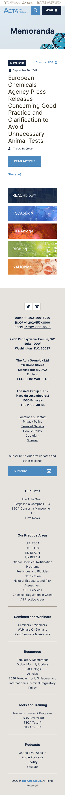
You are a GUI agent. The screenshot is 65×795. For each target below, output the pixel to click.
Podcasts (32, 745)
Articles (32, 673)
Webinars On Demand (32, 629)
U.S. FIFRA (33, 548)
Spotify (33, 762)
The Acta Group (32, 499)
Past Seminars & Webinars (32, 634)
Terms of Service (32, 426)
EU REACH (32, 553)
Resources (32, 652)
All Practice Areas (32, 599)
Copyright (32, 435)
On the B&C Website (32, 753)
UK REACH (32, 557)
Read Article (24, 161)
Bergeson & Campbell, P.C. (32, 504)
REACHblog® (33, 669)
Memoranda (17, 62)
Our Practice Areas (32, 535)
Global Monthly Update (32, 664)
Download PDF (44, 62)
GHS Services (32, 590)
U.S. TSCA (33, 543)
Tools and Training (32, 705)
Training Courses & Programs (32, 713)
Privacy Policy (32, 421)
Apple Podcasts (32, 757)
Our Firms (32, 491)
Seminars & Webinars (32, 625)
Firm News (32, 518)
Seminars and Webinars (32, 617)
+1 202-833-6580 (37, 327)
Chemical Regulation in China (33, 594)
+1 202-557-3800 (37, 322)
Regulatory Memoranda (33, 660)
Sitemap (32, 440)
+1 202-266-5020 (37, 318)
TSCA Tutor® (33, 722)
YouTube (32, 767)
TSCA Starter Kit (32, 718)
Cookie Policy (32, 431)
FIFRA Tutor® (33, 727)
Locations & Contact (33, 417)
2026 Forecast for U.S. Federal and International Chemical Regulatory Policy (32, 683)
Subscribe (20, 471)
